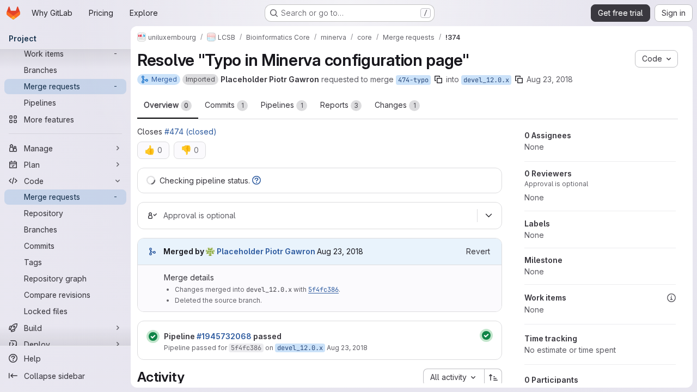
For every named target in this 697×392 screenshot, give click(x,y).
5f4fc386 (323, 289)
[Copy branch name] (438, 79)
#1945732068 (224, 336)
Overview (166, 104)
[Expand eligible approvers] (488, 215)
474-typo (413, 80)
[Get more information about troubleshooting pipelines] (256, 180)
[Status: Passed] (153, 336)
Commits (224, 104)
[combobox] (453, 377)
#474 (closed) (190, 131)
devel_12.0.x (486, 80)
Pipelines (282, 104)
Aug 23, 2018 (550, 79)
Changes (395, 104)
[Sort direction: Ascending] (493, 377)
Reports (339, 104)
